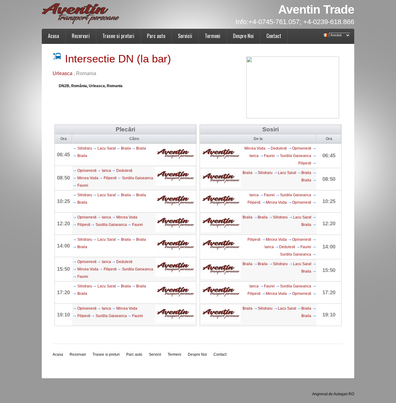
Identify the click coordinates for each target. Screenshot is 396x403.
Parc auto (156, 36)
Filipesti (110, 178)
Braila (126, 148)
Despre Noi (243, 36)
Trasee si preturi (118, 36)
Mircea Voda (87, 178)
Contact (273, 36)
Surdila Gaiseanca (137, 178)
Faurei (82, 185)
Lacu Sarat (106, 148)
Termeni (212, 36)
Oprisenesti (87, 170)
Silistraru (84, 148)
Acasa (53, 36)
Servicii (185, 36)
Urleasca (63, 73)
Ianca (106, 170)
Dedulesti (124, 170)
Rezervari (81, 36)
